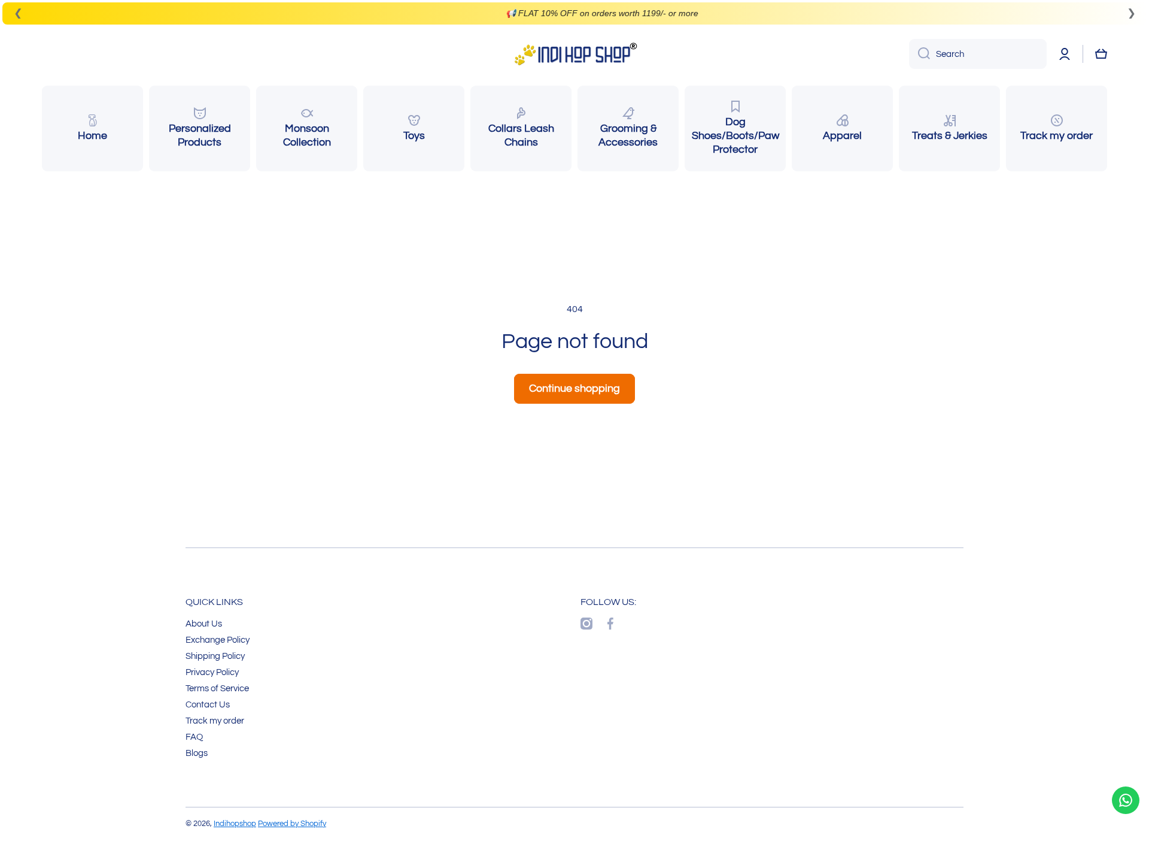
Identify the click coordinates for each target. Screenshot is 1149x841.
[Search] (919, 54)
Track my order (215, 720)
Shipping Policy (215, 656)
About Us (204, 623)
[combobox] (978, 54)
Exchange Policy (218, 640)
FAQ (194, 737)
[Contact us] (1125, 800)
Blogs (197, 753)
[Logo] (574, 54)
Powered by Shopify (292, 823)
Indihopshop (235, 823)
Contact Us (208, 704)
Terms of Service (217, 688)
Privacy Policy (212, 672)
